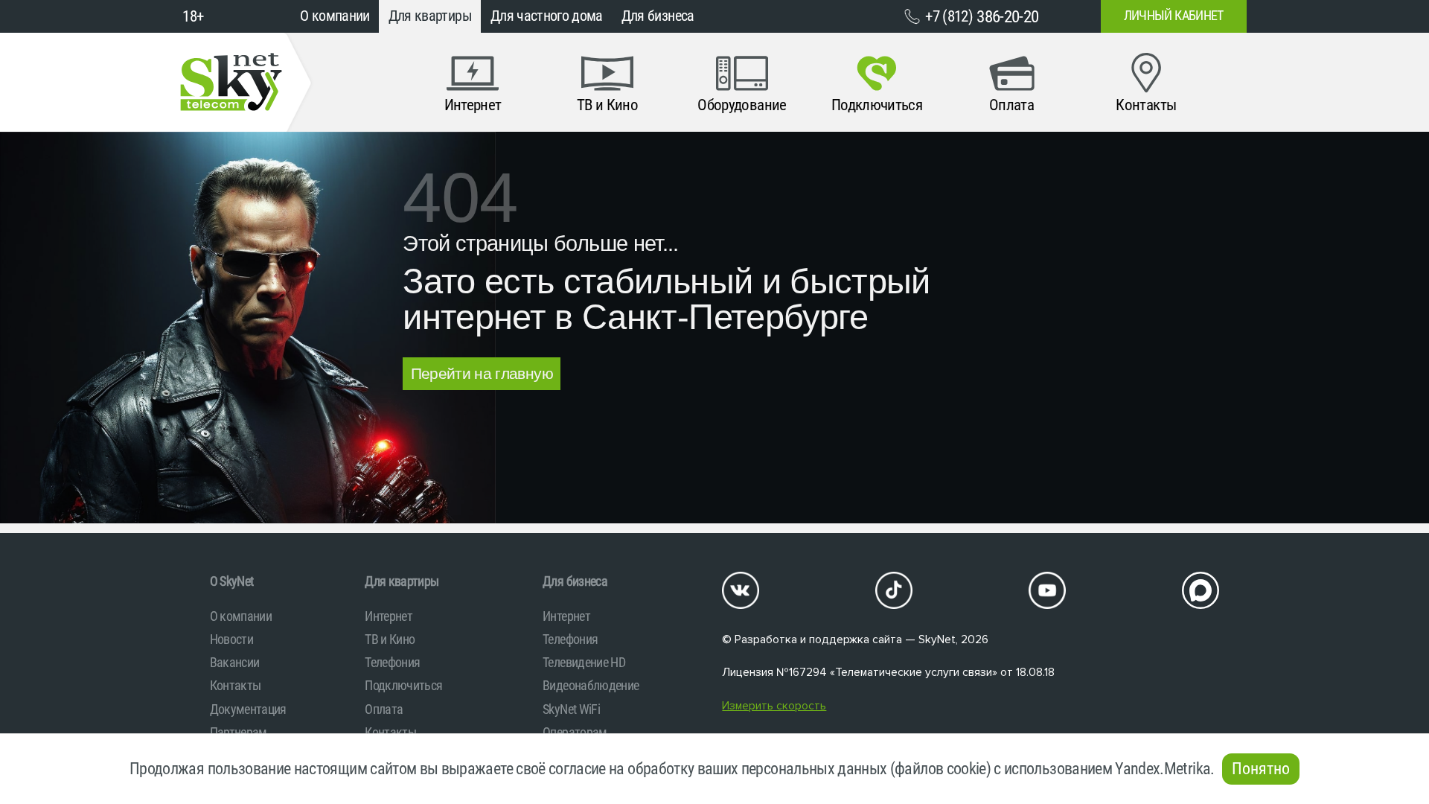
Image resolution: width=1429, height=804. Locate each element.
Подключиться (403, 685)
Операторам (575, 732)
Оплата (384, 709)
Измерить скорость (774, 706)
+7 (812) (981, 16)
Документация (248, 709)
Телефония (392, 662)
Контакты (235, 685)
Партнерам (238, 732)
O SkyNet (232, 581)
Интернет (388, 616)
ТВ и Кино (390, 639)
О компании (335, 16)
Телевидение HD (584, 662)
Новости (231, 639)
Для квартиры (430, 16)
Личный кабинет (1174, 15)
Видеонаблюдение (591, 685)
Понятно (1261, 768)
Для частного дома (546, 16)
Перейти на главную (482, 373)
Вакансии (235, 662)
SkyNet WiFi (571, 709)
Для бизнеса (657, 16)
